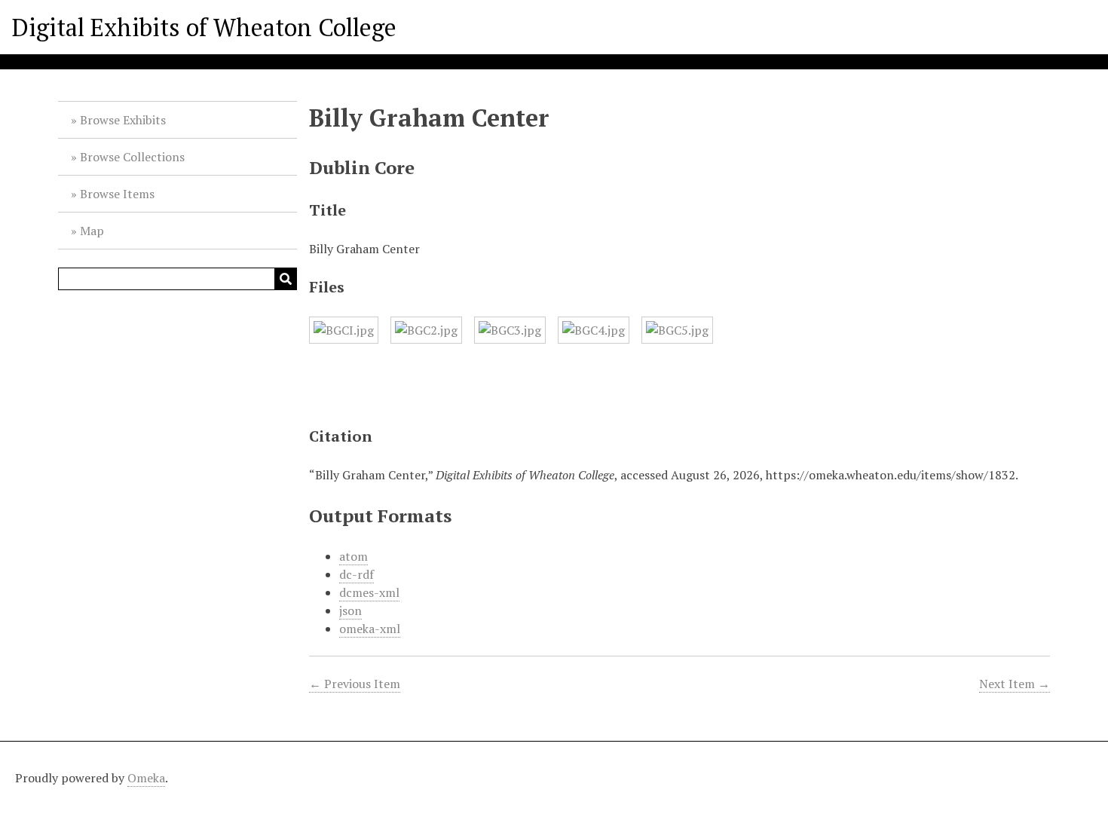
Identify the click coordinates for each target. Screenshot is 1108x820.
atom (353, 556)
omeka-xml (369, 628)
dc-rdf (356, 574)
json (350, 610)
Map (92, 230)
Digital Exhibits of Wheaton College (204, 27)
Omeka (146, 778)
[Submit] (285, 279)
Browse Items (117, 193)
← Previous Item (354, 683)
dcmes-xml (369, 592)
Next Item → (1014, 683)
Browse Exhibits (123, 120)
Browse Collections (132, 156)
